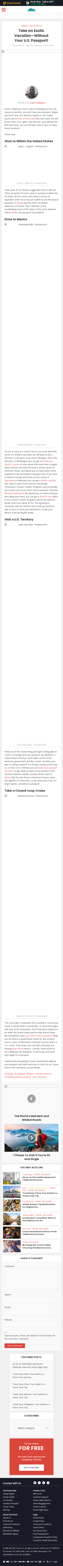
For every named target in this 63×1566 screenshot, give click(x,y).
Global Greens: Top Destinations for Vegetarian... (38, 1205)
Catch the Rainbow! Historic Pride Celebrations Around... (39, 1233)
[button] (40, 3)
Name (8, 1294)
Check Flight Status (40, 1510)
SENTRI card (45, 496)
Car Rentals (7, 1500)
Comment (9, 1266)
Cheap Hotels (8, 1497)
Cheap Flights (8, 1494)
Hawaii (20, 202)
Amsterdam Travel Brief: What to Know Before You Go (39, 1219)
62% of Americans (27, 118)
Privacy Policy (38, 1518)
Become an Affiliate (11, 1530)
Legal (35, 1514)
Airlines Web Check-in (42, 1500)
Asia (24, 1188)
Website (8, 1319)
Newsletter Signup (10, 1534)
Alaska (15, 212)
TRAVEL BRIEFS (28, 1215)
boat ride (16, 1048)
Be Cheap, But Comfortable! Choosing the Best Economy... (37, 1246)
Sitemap (6, 1510)
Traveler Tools (39, 1490)
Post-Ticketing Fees (41, 1534)
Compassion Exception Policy (45, 1537)
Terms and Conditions (42, 1524)
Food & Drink (27, 1201)
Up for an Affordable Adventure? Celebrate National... (39, 1178)
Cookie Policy (38, 1521)
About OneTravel (10, 1514)
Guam (7, 777)
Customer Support (40, 1497)
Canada (9, 1073)
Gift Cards (37, 1494)
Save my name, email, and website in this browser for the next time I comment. (30, 1337)
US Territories (40, 1077)
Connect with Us (12, 1483)
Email (8, 1307)
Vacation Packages (10, 1503)
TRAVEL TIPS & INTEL (31, 25)
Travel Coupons (39, 1506)
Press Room (8, 1521)
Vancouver (10, 480)
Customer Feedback (11, 1524)
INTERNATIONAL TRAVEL (38, 1188)
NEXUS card (46, 480)
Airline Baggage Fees (41, 1503)
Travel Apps (27, 1174)
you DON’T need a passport (38, 1035)
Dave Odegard (35, 45)
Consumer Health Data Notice (45, 1540)
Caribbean (20, 1073)
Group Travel (8, 1506)
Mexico (31, 1073)
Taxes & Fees (38, 1527)
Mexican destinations (15, 493)
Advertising (7, 1527)
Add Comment (18, 45)
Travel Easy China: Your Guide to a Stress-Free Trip (40, 1194)
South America (44, 1073)
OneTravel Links (9, 1490)
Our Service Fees (40, 1530)
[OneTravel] (12, 3)
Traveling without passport (18, 1077)
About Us (7, 1518)
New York (26, 1229)
